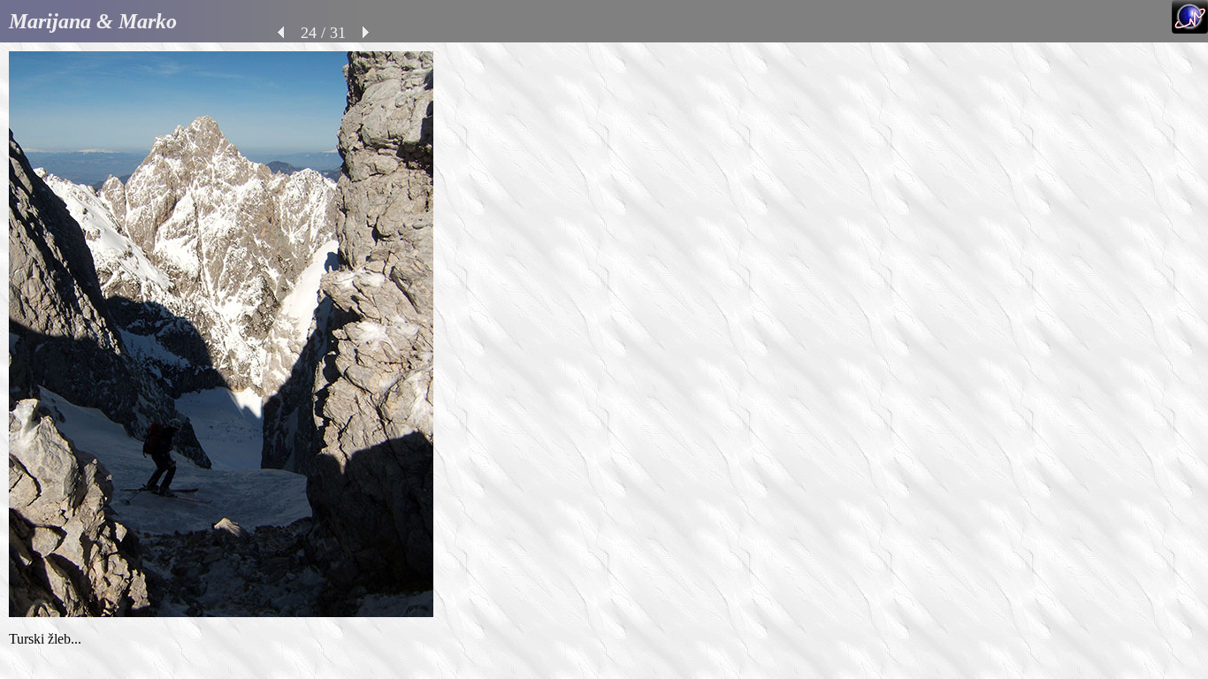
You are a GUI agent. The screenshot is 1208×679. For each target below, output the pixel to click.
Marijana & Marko (93, 21)
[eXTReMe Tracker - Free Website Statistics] (1190, 28)
